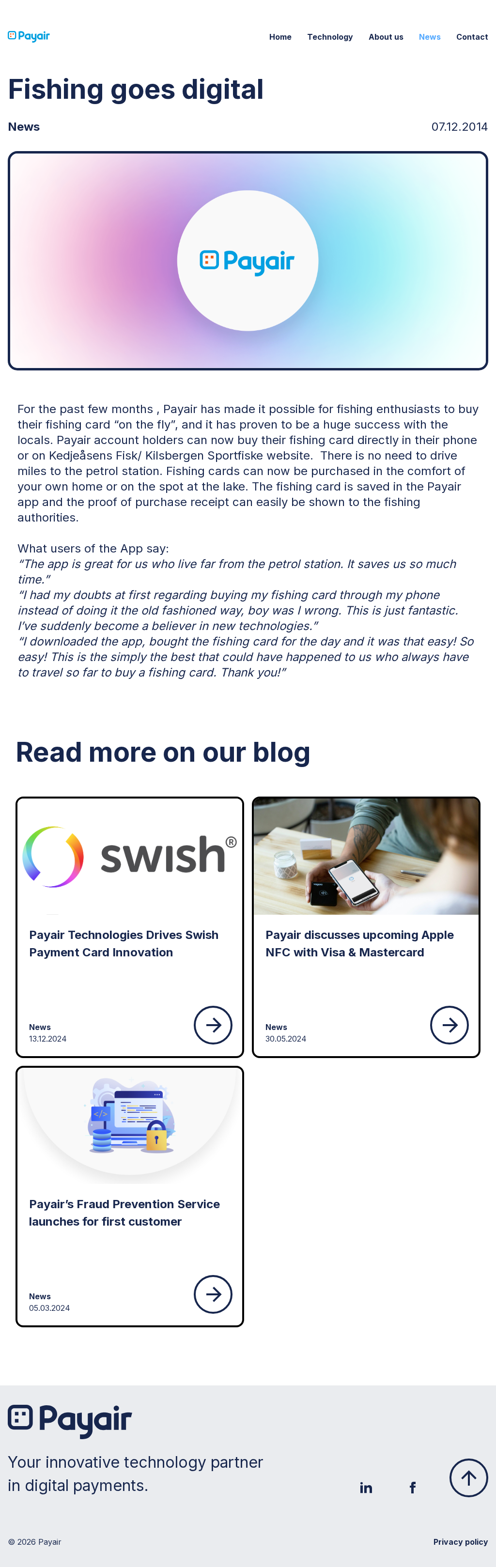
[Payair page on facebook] (412, 1487)
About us (386, 37)
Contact (472, 37)
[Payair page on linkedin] (366, 1487)
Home (280, 37)
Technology (330, 37)
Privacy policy (461, 1542)
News (430, 37)
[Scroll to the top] (469, 1478)
